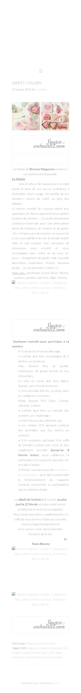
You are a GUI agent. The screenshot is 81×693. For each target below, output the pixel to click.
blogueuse (34, 648)
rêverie (29, 657)
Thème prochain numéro (41, 643)
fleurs (44, 652)
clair (65, 648)
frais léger (55, 652)
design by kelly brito (40, 687)
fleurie (36, 652)
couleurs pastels (22, 652)
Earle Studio (40, 32)
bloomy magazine (51, 648)
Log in (57, 683)
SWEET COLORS (27, 83)
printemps (18, 657)
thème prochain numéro (49, 657)
